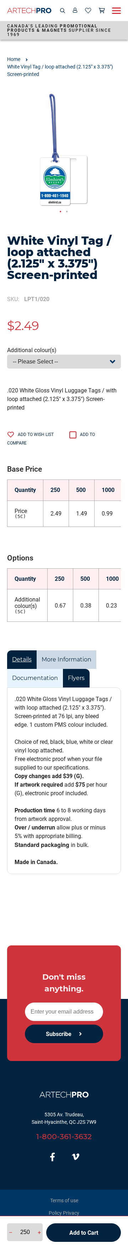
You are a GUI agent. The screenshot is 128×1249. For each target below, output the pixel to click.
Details (22, 659)
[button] (61, 212)
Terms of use (64, 1200)
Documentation (35, 678)
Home (13, 59)
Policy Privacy (64, 1213)
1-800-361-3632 (64, 1136)
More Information (66, 659)
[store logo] (29, 10)
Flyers (76, 678)
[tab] (22, 659)
